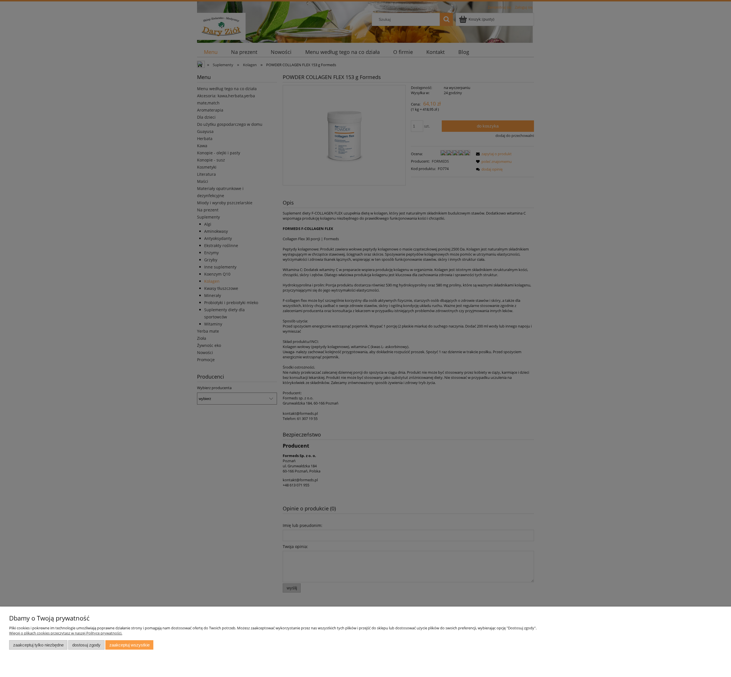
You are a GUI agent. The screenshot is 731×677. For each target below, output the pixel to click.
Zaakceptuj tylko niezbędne (38, 644)
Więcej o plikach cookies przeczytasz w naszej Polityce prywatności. (65, 633)
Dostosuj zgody (86, 644)
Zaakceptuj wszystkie (129, 644)
